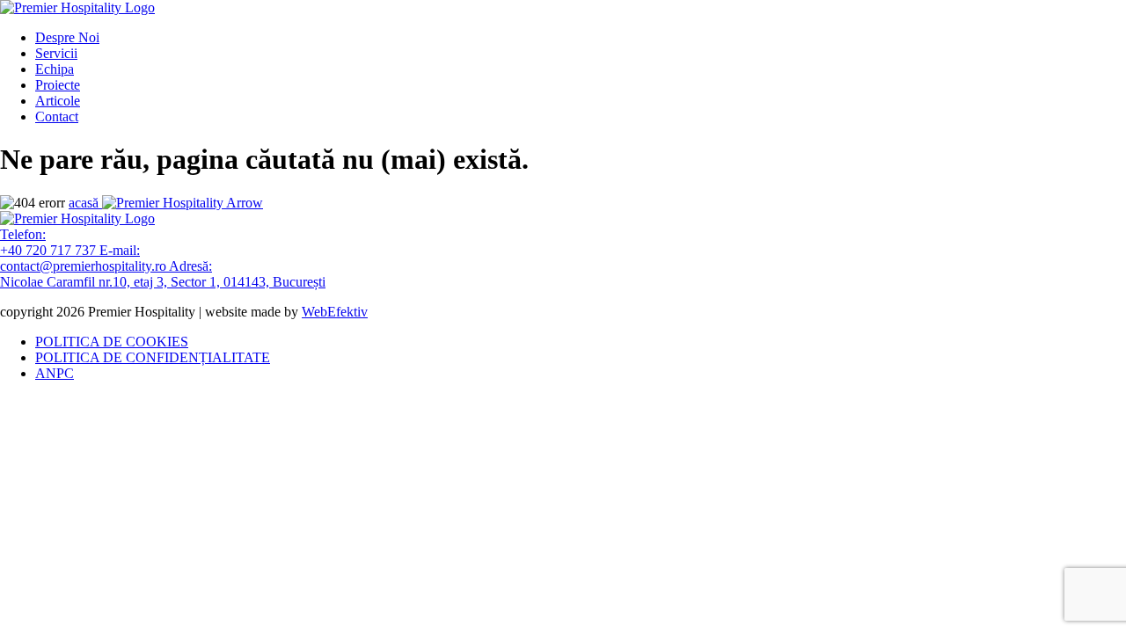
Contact (56, 116)
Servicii (56, 53)
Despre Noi (67, 37)
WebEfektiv (335, 311)
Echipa (54, 69)
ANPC (54, 373)
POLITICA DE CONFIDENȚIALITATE (152, 357)
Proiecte (57, 84)
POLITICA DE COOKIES (111, 341)
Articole (57, 100)
